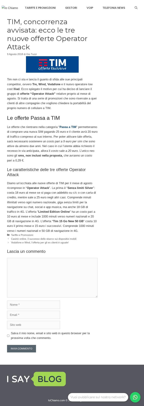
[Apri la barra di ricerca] (136, 8)
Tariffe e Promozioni (40, 8)
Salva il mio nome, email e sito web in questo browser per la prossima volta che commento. (50, 336)
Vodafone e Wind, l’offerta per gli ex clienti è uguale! (40, 242)
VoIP (90, 8)
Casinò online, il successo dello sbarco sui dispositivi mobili (43, 238)
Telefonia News (114, 8)
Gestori (71, 8)
